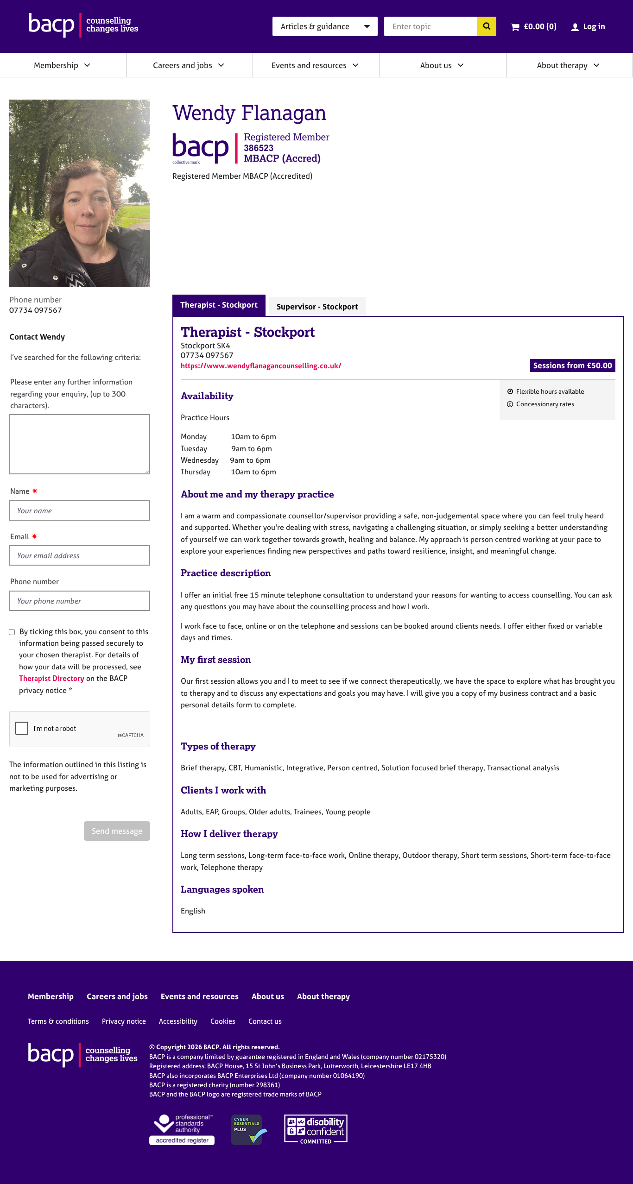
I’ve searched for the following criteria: (75, 357)
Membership (56, 65)
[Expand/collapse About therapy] (596, 65)
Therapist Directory (51, 678)
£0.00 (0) (540, 26)
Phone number (34, 581)
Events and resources (309, 65)
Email (19, 536)
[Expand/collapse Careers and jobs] (221, 65)
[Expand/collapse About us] (461, 65)
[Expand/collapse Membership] (87, 65)
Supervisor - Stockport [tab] (317, 306)
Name (20, 491)
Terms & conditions (58, 1021)
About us (436, 65)
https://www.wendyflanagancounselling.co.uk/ (261, 365)
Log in (594, 26)
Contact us (265, 1021)
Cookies (222, 1021)
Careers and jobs (182, 65)
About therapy (562, 65)
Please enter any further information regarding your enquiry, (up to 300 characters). (71, 393)
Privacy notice (124, 1021)
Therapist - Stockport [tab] (219, 304)
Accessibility (178, 1021)
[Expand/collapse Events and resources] (355, 65)
